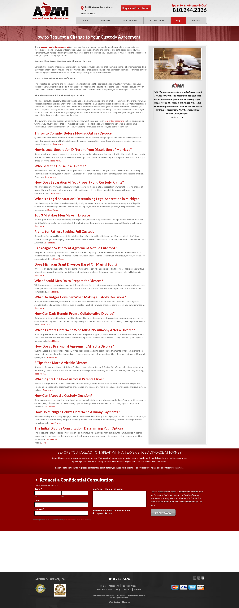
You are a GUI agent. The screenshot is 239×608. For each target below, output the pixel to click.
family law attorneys (114, 120)
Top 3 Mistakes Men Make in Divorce (62, 215)
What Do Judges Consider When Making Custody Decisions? (80, 297)
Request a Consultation (135, 8)
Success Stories (157, 20)
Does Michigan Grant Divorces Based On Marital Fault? (75, 264)
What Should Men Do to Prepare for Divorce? (68, 281)
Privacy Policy (69, 520)
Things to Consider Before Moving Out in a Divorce (73, 133)
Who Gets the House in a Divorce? (60, 166)
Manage (126, 602)
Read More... (58, 144)
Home (85, 20)
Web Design (114, 602)
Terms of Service (82, 520)
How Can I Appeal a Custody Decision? (63, 395)
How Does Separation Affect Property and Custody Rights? (79, 182)
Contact (196, 20)
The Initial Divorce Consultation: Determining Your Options (79, 428)
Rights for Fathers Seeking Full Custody (64, 231)
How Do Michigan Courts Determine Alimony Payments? (77, 412)
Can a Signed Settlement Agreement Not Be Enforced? (75, 248)
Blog (178, 20)
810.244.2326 (190, 10)
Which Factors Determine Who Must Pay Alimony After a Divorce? (84, 330)
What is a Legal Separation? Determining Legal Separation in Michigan (86, 199)
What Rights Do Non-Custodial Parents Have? (69, 379)
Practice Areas (130, 20)
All (45, 442)
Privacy (127, 589)
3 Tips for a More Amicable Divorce (61, 363)
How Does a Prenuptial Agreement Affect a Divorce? (74, 346)
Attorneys (106, 20)
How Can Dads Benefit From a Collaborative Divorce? (74, 313)
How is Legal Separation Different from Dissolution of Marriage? (83, 150)
